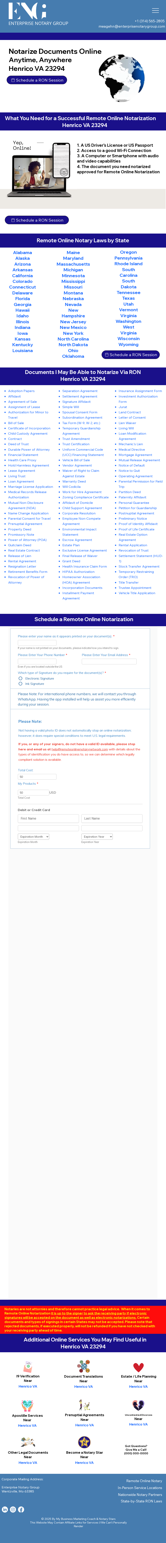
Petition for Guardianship (138, 508)
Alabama (22, 252)
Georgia (22, 304)
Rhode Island (128, 263)
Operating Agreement (136, 476)
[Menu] (156, 11)
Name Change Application (28, 513)
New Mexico (73, 327)
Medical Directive (132, 449)
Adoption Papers (21, 391)
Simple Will (70, 407)
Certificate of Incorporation (29, 428)
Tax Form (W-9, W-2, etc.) (81, 423)
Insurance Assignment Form (140, 391)
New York (73, 333)
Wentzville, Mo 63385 (18, 1491)
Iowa (22, 333)
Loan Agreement (21, 481)
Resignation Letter (22, 566)
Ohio (73, 350)
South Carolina (128, 272)
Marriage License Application (30, 486)
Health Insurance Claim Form (84, 566)
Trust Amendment (76, 438)
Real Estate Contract (24, 550)
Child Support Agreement (82, 508)
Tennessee (128, 292)
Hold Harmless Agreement (28, 465)
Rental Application (133, 545)
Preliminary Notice (133, 518)
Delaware (22, 293)
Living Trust (17, 476)
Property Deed (19, 529)
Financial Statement (23, 455)
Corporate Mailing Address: (22, 1479)
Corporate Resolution (79, 513)
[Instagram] (13, 1509)
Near (84, 1381)
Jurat (123, 407)
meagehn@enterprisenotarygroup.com (132, 26)
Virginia (128, 315)
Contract (15, 438)
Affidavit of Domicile (77, 502)
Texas (128, 298)
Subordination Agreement (82, 417)
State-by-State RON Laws (141, 1501)
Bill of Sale (16, 423)
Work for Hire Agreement (82, 492)
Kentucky (22, 344)
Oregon (128, 252)
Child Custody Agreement (28, 433)
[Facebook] (21, 1509)
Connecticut (22, 287)
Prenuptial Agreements (84, 1415)
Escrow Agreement (77, 540)
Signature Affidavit (76, 401)
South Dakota (128, 283)
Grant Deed (71, 561)
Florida (22, 298)
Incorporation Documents (82, 587)
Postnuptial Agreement (136, 513)
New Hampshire (73, 313)
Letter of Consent (132, 417)
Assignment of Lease (24, 407)
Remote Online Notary (144, 1481)
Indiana (22, 327)
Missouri (73, 287)
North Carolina (73, 339)
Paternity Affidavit (132, 497)
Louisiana (22, 350)
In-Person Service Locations (140, 1488)
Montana (73, 293)
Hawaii (22, 310)
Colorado (23, 281)
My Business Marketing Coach (76, 1519)
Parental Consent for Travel (29, 518)
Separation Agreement (80, 391)
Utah (128, 304)
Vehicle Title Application (137, 593)
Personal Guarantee (134, 502)
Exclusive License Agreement (84, 550)
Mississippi (73, 281)
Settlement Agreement (79, 396)
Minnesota (73, 275)
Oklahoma (73, 356)
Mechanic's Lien (131, 444)
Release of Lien (19, 556)
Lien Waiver (127, 423)
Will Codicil (70, 486)
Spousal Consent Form (79, 412)
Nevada (73, 304)
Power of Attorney (22, 540)
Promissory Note (21, 534)
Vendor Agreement (77, 465)
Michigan (73, 270)
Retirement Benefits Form (27, 571)
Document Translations (83, 1376)
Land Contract (130, 412)
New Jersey (73, 321)
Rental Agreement (22, 561)
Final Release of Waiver (80, 556)
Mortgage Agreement (135, 455)
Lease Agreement (21, 470)
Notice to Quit (129, 470)
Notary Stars (107, 1519)
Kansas (23, 339)
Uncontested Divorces (138, 1414)
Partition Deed (130, 492)
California (22, 275)
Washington (128, 321)
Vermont (128, 309)
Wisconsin (128, 338)
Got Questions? (136, 1446)
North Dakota (73, 344)
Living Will (126, 428)
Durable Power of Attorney (29, 449)
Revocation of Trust (134, 550)
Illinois (22, 321)
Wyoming (128, 344)
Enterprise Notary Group (38, 23)
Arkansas (22, 270)
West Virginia (128, 329)
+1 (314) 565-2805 (150, 21)
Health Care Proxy (22, 460)
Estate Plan (71, 545)
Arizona (22, 264)
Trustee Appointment (135, 587)
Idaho (22, 316)
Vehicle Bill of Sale (76, 460)
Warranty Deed (74, 481)
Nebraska (73, 298)
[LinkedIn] (5, 1509)
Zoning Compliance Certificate (85, 497)
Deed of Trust (18, 444)
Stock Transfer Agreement (139, 566)
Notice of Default (132, 465)
